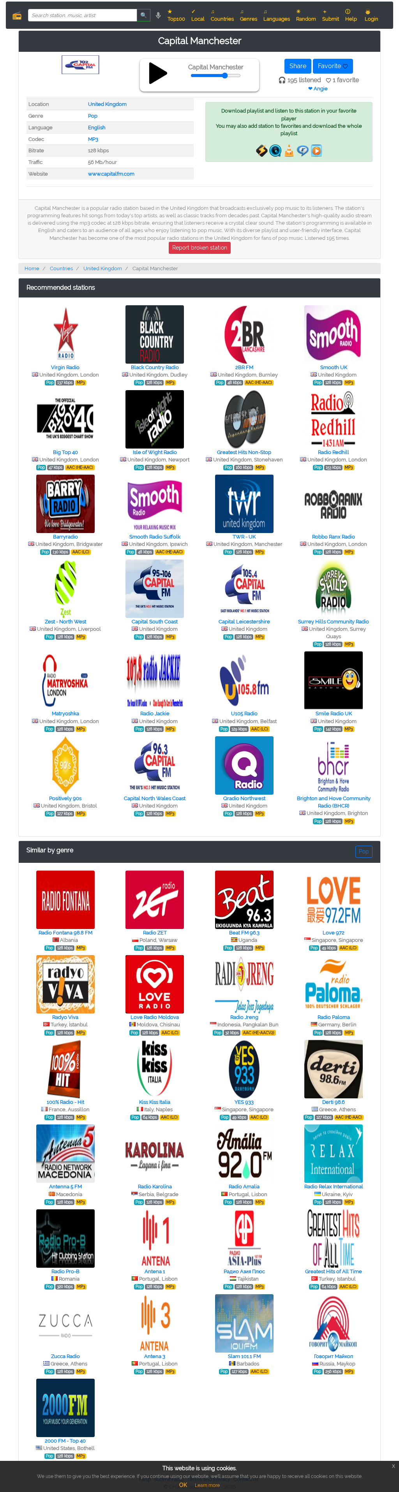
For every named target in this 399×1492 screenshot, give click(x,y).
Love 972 (333, 933)
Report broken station (199, 248)
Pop (92, 116)
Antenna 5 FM (65, 1186)
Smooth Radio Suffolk (154, 537)
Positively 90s (65, 798)
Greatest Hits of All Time (333, 1271)
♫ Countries (222, 15)
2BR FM (244, 367)
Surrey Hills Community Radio (333, 622)
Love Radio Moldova (155, 1017)
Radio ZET (155, 933)
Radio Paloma (334, 1017)
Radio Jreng (244, 1017)
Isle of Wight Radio (155, 452)
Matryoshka (65, 713)
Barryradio (65, 537)
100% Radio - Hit (65, 1102)
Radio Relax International (333, 1186)
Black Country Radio (155, 367)
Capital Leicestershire (244, 622)
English (97, 127)
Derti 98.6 (333, 1102)
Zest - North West (65, 622)
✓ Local (198, 15)
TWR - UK (244, 537)
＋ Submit (330, 15)
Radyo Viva (65, 1017)
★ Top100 (176, 15)
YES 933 (244, 1102)
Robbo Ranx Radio (333, 537)
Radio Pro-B (65, 1271)
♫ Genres (248, 15)
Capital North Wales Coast (154, 798)
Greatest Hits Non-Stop (244, 452)
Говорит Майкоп (333, 1356)
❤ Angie (318, 88)
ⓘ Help (351, 15)
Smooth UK (333, 367)
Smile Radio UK (334, 713)
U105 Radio (244, 713)
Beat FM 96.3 (244, 933)
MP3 (93, 139)
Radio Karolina (155, 1186)
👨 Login (371, 15)
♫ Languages (276, 15)
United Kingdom (107, 104)
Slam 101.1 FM (244, 1356)
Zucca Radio (65, 1356)
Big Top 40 (65, 452)
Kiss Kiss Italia (154, 1102)
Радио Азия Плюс (244, 1271)
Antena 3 (154, 1356)
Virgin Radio (65, 367)
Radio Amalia (244, 1186)
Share (298, 66)
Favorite (330, 66)
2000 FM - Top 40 (65, 1441)
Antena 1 (155, 1271)
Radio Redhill (333, 452)
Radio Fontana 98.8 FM (65, 933)
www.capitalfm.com (111, 174)
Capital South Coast (155, 622)
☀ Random (306, 15)
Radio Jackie (154, 713)
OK (183, 1485)
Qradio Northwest (244, 798)
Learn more (207, 1485)
